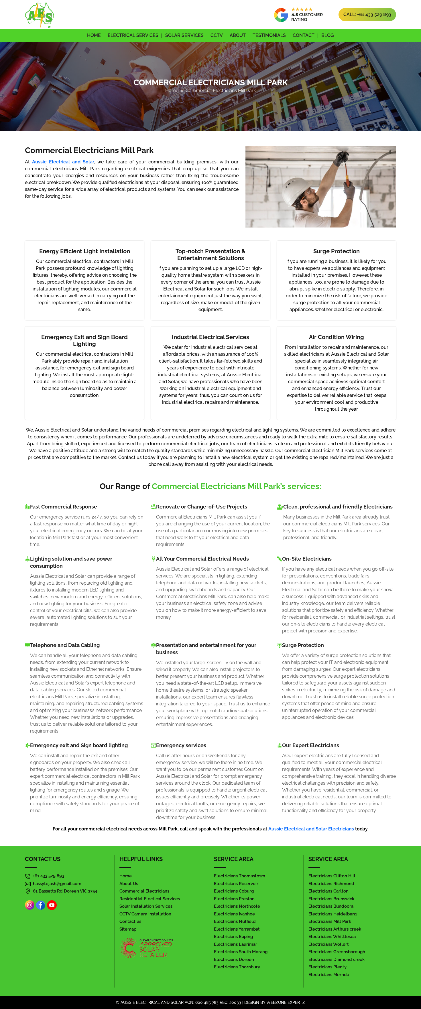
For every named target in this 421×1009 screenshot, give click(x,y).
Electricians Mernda (328, 974)
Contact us (130, 921)
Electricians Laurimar (235, 944)
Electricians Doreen (234, 959)
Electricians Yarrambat (237, 929)
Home (94, 35)
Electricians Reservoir (236, 883)
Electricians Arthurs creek (334, 929)
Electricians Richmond (331, 883)
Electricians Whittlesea (332, 936)
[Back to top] (407, 988)
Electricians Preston (234, 898)
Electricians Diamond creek (336, 959)
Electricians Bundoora (330, 906)
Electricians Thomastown (239, 876)
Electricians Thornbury (237, 967)
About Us (128, 883)
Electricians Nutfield (235, 921)
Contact (303, 35)
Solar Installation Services (145, 906)
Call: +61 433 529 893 (367, 14)
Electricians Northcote (237, 906)
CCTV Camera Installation (145, 914)
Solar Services (184, 35)
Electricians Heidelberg (332, 914)
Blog (327, 35)
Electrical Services (133, 35)
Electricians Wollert (328, 944)
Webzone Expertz (285, 1002)
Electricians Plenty (327, 967)
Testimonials (269, 35)
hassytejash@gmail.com (57, 883)
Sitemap (127, 929)
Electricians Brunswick (331, 898)
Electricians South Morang (240, 951)
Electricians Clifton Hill (331, 876)
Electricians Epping (233, 936)
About (238, 35)
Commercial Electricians (144, 891)
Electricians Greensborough (336, 951)
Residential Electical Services (149, 898)
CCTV (216, 35)
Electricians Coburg (234, 891)
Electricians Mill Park (329, 921)
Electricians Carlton (328, 891)
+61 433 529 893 (48, 876)
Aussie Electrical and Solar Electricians (311, 829)
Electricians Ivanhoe (234, 914)
